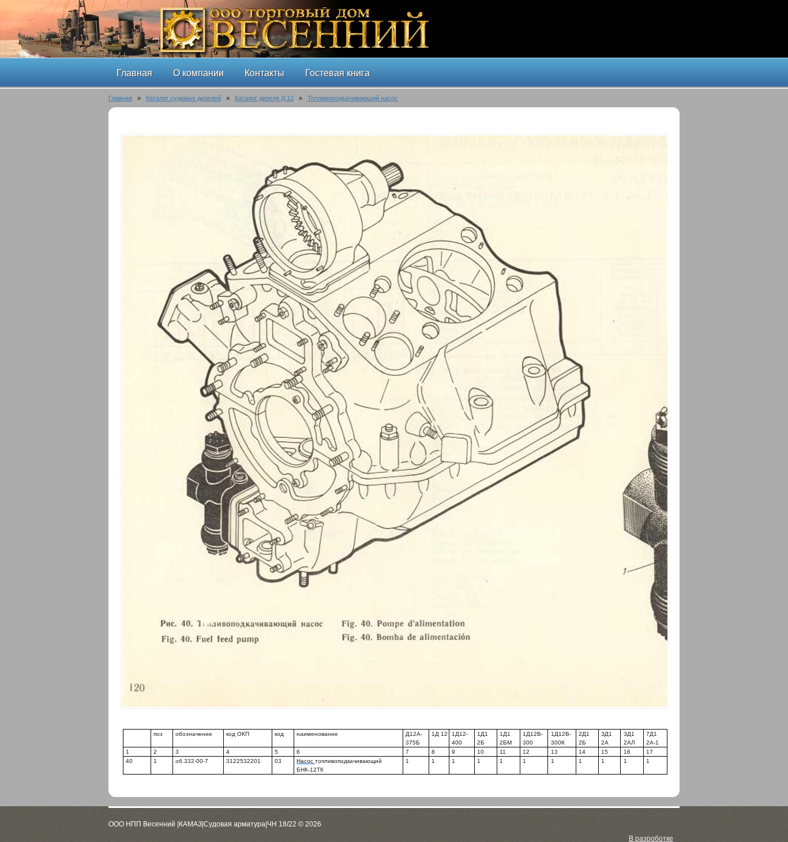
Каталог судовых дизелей (183, 98)
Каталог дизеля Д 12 (264, 98)
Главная (120, 98)
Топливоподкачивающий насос (352, 98)
